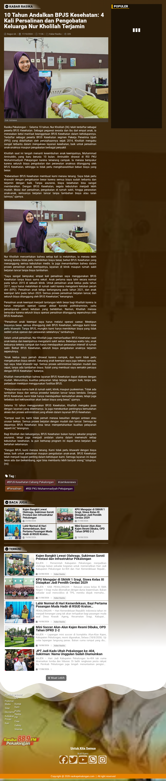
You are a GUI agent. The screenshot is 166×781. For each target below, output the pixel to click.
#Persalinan (14, 488)
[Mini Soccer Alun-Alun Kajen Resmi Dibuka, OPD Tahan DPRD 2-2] (65, 532)
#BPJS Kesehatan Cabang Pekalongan (30, 482)
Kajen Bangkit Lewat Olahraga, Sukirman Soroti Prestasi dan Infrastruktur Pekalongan (38, 513)
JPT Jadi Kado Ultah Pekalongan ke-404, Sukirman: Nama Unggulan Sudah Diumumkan (69, 652)
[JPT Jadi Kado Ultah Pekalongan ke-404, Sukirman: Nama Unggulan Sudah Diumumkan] (19, 660)
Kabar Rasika (55, 34)
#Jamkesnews (67, 482)
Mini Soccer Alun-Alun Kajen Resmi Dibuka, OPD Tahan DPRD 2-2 (90, 529)
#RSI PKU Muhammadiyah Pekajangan (49, 488)
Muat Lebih (57, 677)
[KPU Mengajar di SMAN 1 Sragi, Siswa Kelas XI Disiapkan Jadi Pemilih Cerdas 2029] (65, 515)
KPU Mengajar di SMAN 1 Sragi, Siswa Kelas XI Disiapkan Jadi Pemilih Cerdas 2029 (90, 513)
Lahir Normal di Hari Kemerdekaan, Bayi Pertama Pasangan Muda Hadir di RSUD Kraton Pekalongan (37, 530)
